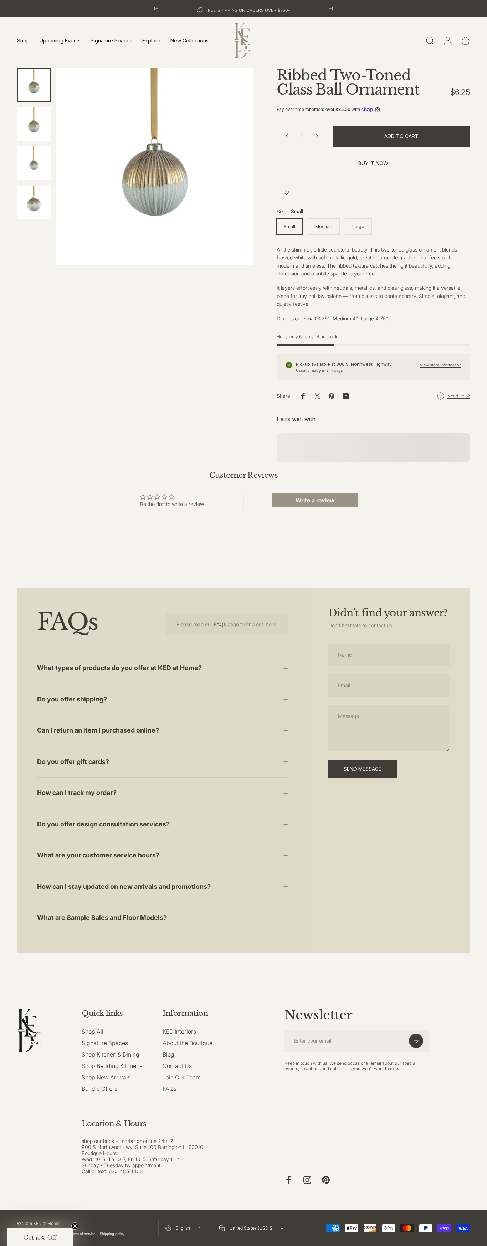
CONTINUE (315, 644)
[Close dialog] (377, 560)
